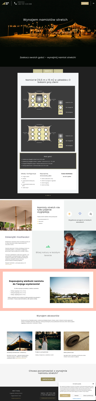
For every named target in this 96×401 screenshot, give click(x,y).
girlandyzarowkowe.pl (21, 358)
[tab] (38, 71)
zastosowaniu (8, 264)
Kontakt (84, 3)
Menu (93, 3)
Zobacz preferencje (88, 395)
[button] (93, 383)
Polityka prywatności (77, 398)
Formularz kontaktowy (48, 398)
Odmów (76, 395)
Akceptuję (65, 395)
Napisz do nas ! (48, 379)
